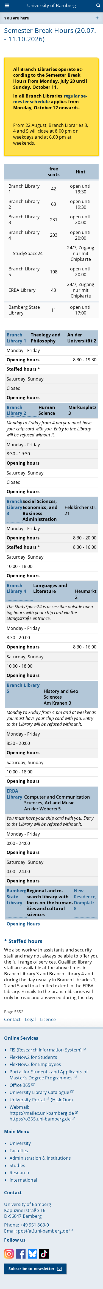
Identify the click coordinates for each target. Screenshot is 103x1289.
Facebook (21, 1254)
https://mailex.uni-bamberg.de (42, 1113)
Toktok (44, 1254)
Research (19, 1173)
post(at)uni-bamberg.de (43, 1231)
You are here (16, 18)
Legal (30, 1019)
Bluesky (32, 1254)
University (20, 1143)
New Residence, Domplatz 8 (85, 899)
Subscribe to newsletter (31, 1268)
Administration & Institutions (40, 1158)
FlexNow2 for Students (33, 1057)
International (23, 1180)
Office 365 (20, 1085)
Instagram (9, 1254)
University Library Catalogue (39, 1092)
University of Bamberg (51, 5)
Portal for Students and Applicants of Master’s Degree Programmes (49, 1075)
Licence (48, 1019)
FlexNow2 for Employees (35, 1064)
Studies (17, 1165)
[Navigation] (7, 6)
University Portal (27, 1100)
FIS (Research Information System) (46, 1050)
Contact (12, 1019)
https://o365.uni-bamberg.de (40, 1119)
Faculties (19, 1151)
